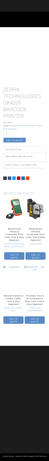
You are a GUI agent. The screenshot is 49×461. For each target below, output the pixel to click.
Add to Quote (14, 140)
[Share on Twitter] (14, 178)
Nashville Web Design (24, 456)
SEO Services (41, 456)
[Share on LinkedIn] (23, 178)
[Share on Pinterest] (18, 178)
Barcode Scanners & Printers (24, 126)
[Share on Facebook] (9, 178)
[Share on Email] (5, 178)
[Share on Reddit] (27, 178)
